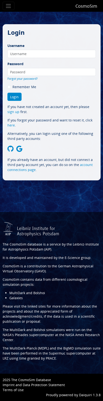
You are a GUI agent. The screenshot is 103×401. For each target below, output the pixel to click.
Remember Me (24, 87)
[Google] (19, 149)
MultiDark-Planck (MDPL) (29, 348)
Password (15, 64)
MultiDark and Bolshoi (27, 293)
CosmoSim (86, 6)
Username (15, 45)
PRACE (51, 358)
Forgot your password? (22, 79)
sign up (13, 111)
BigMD (68, 348)
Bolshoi (39, 329)
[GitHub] (10, 149)
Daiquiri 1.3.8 (90, 395)
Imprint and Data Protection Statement (34, 385)
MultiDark (17, 329)
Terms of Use (13, 390)
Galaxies (16, 298)
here (11, 125)
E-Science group (78, 257)
